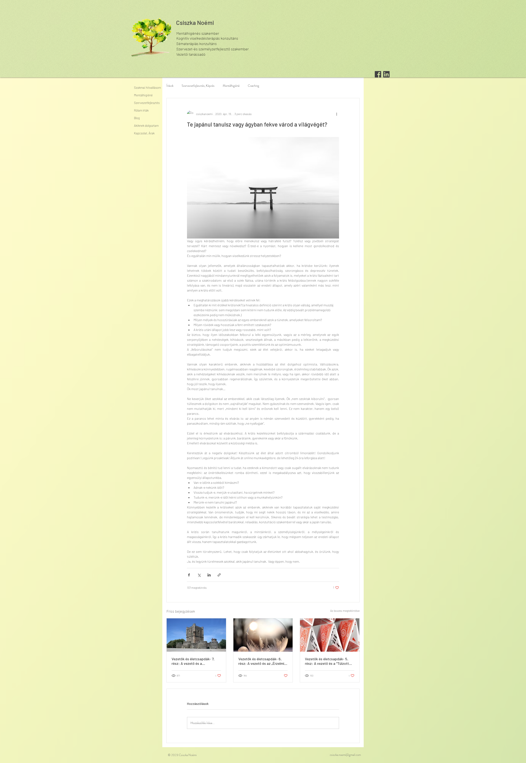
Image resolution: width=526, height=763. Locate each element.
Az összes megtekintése (345, 610)
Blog (137, 118)
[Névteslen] (378, 74)
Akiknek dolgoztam (146, 125)
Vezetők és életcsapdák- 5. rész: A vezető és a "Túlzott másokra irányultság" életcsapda (327, 661)
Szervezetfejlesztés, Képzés (198, 86)
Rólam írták (141, 110)
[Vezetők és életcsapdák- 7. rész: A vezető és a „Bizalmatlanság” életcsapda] (196, 635)
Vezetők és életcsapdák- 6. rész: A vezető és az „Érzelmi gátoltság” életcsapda (261, 661)
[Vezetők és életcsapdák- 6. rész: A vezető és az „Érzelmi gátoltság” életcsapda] (263, 635)
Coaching (253, 86)
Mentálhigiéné (231, 86)
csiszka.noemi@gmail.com (345, 755)
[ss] (386, 74)
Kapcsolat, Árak (144, 133)
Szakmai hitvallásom (147, 87)
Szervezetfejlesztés (147, 103)
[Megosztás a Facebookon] (189, 575)
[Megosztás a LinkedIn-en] (209, 575)
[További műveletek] (336, 113)
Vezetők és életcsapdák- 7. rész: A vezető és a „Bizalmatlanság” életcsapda (194, 661)
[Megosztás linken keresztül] (219, 575)
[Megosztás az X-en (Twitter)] (199, 575)
